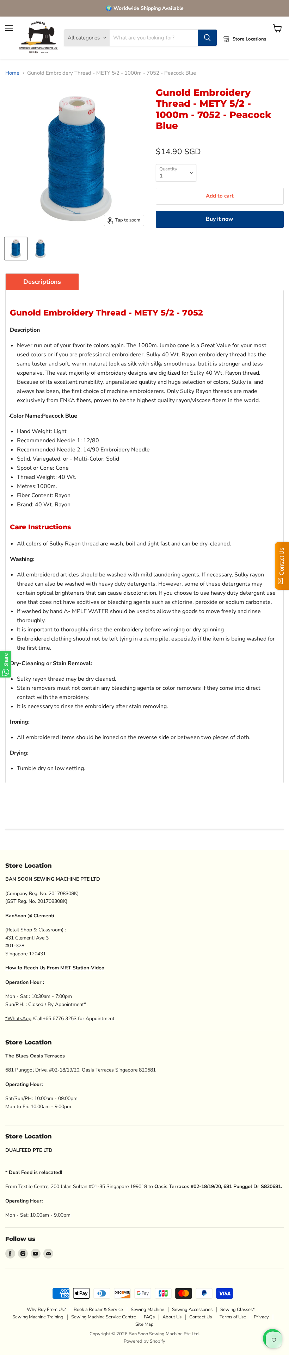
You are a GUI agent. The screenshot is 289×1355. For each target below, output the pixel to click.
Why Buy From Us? (46, 1309)
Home (12, 73)
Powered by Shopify (144, 1341)
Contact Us (200, 1317)
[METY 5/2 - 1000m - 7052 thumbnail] (16, 248)
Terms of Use (233, 1317)
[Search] (207, 38)
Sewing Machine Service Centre (103, 1317)
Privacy (261, 1317)
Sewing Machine (147, 1309)
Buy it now (219, 219)
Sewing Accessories (192, 1309)
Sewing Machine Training (37, 1317)
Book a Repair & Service (98, 1309)
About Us (172, 1317)
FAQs (149, 1317)
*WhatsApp (18, 1018)
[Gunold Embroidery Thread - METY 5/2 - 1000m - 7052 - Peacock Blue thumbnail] (40, 248)
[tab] (42, 281)
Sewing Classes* (237, 1309)
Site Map (144, 1324)
